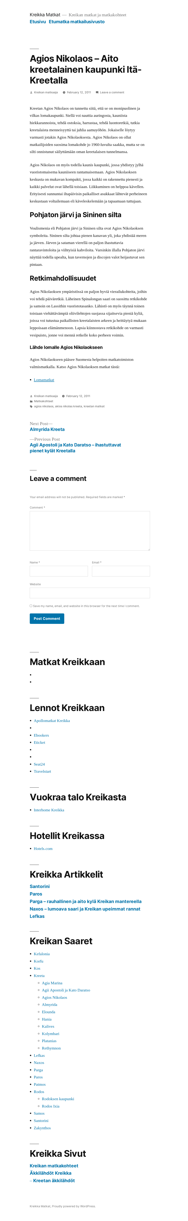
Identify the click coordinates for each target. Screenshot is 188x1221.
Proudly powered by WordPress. (74, 1206)
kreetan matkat (94, 406)
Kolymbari (50, 1033)
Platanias (49, 1040)
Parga (38, 1070)
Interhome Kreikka (49, 810)
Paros (36, 894)
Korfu (38, 961)
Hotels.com (43, 848)
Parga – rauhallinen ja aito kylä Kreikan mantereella (86, 901)
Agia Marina (52, 983)
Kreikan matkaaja (46, 92)
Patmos (40, 1084)
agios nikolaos (43, 406)
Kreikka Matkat (45, 14)
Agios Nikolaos (54, 997)
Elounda (48, 1012)
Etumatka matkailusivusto (76, 21)
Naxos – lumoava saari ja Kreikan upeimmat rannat (85, 909)
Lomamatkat (44, 379)
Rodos (39, 1091)
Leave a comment (112, 92)
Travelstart (42, 771)
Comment (37, 507)
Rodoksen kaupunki (58, 1098)
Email (97, 562)
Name (35, 562)
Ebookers (41, 735)
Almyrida (49, 1004)
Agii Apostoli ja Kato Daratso (66, 990)
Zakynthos (42, 1128)
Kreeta (39, 975)
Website (35, 584)
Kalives (48, 1026)
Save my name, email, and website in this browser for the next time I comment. (86, 606)
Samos (39, 1113)
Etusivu (38, 21)
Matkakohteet (43, 401)
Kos (37, 968)
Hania (47, 1019)
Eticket (39, 742)
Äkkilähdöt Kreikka (50, 1173)
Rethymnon (51, 1048)
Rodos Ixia (50, 1106)
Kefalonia (42, 953)
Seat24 (39, 764)
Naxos (39, 1062)
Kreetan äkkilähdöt (54, 1180)
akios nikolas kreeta (68, 406)
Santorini (40, 886)
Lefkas (37, 916)
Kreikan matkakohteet (54, 1165)
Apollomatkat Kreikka (52, 720)
